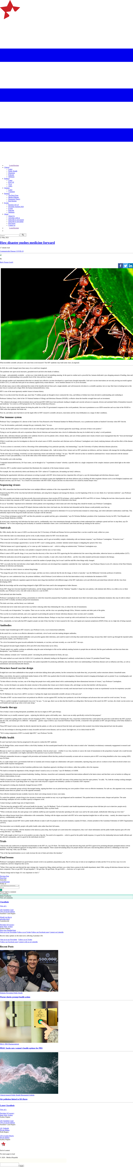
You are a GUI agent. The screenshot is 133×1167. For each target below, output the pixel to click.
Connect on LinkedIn (56, 932)
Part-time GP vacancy (7, 925)
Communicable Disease (8, 251)
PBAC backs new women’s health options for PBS (21, 1048)
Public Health (12, 171)
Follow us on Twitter (24, 932)
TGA (10, 184)
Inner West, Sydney (6, 926)
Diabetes (3, 993)
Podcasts (11, 175)
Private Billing (4, 1130)
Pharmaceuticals (13, 1044)
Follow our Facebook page (40, 932)
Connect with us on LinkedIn (28, 942)
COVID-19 (19, 251)
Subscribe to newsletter (15, 221)
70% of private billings (7, 911)
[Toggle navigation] (2, 27)
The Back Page (13, 195)
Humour (7, 193)
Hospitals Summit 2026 (16, 207)
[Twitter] (125, 265)
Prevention (10, 993)
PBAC (2, 1044)
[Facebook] (120, 265)
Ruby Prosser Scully (6, 262)
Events (6, 203)
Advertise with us (14, 218)
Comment (11, 192)
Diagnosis (11, 173)
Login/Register (14, 165)
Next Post (3, 878)
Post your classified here (8, 930)
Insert (21, 1166)
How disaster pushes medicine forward (27, 242)
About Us (11, 216)
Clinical (6, 167)
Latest (10, 169)
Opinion (7, 188)
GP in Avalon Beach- (7, 1136)
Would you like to (6, 917)
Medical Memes (13, 197)
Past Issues (11, 223)
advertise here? (5, 919)
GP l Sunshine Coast (7, 910)
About (6, 214)
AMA (10, 186)
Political (6, 178)
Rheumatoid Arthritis (27, 1095)
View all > (3, 906)
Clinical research (5, 1095)
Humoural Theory (14, 199)
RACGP (11, 182)
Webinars (11, 177)
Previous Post (4, 876)
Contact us (11, 225)
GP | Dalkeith (4, 1128)
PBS (6, 1044)
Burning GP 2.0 (13, 205)
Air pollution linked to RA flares (13, 1099)
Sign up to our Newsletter (8, 932)
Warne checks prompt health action (15, 997)
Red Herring (12, 201)
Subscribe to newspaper (16, 220)
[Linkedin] (130, 265)
